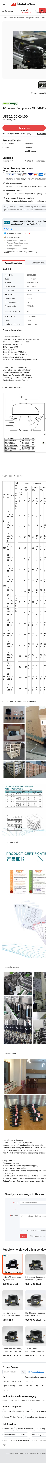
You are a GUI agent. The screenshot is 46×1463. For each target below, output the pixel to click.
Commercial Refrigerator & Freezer (17, 1411)
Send (23, 1236)
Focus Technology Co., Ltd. (31, 1453)
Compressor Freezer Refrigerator (16, 1440)
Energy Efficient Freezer (13, 1417)
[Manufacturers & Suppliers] (23, 4)
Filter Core (29, 1381)
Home (4, 18)
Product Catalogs (37, 1372)
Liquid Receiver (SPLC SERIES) (13, 1385)
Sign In (6, 251)
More (4, 1445)
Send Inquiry (24, 128)
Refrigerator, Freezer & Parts (35, 18)
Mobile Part (8, 1429)
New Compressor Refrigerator (15, 1434)
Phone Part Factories (26, 1429)
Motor (4, 1377)
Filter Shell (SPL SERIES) (11, 1381)
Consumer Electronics (16, 18)
